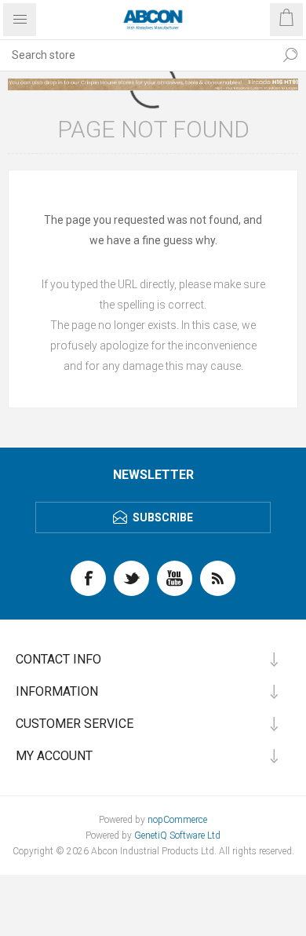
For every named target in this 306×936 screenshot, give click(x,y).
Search (290, 55)
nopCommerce (177, 819)
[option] (153, 84)
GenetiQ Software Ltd (177, 835)
